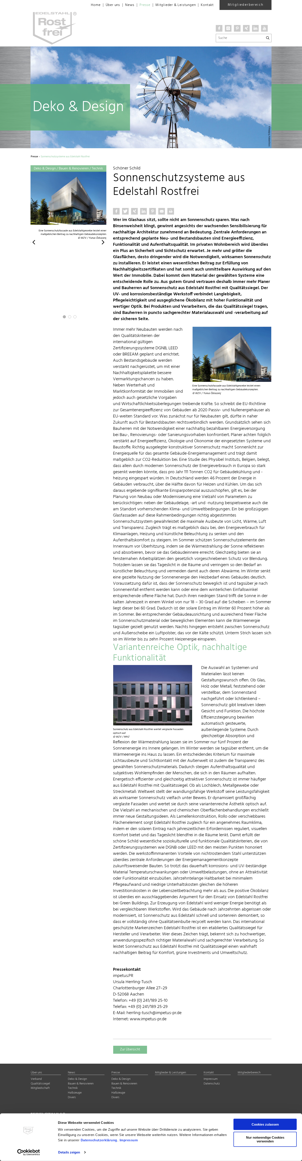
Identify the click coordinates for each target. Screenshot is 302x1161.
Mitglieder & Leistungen (175, 5)
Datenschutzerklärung (99, 1140)
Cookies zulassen (265, 1124)
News (129, 5)
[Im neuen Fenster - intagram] (228, 28)
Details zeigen (69, 1152)
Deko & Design (77, 1079)
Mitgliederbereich (246, 5)
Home (95, 5)
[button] (34, 242)
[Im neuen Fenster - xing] (246, 28)
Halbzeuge (75, 1092)
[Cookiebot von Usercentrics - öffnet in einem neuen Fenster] (28, 1152)
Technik (73, 1088)
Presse (145, 5)
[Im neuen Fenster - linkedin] (255, 28)
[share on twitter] (125, 211)
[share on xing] (134, 211)
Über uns (113, 5)
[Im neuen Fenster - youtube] (264, 28)
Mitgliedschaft (40, 1088)
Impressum (129, 1140)
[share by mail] (161, 211)
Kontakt (207, 5)
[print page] (170, 211)
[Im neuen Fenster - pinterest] (237, 28)
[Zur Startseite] (56, 4)
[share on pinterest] (152, 211)
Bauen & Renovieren (81, 1083)
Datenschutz (212, 1083)
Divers (72, 1097)
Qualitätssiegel (40, 1083)
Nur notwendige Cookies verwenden (265, 1139)
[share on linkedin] (143, 211)
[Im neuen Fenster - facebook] (219, 28)
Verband (36, 1079)
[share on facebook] (116, 211)
